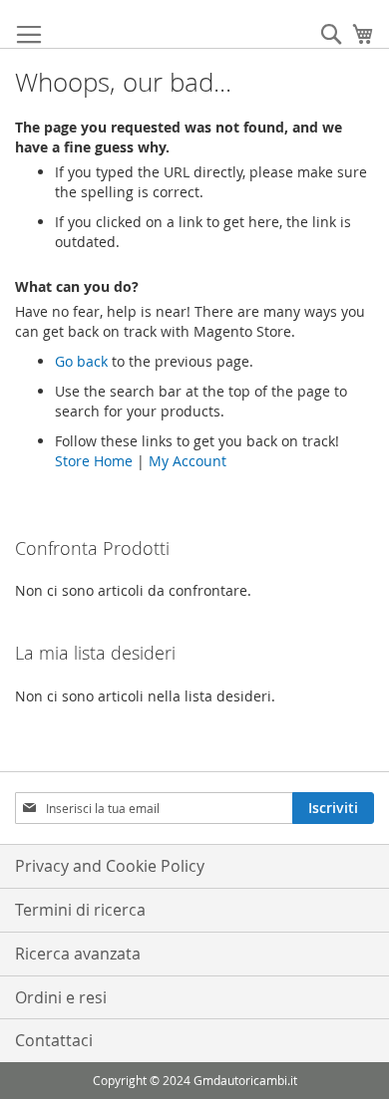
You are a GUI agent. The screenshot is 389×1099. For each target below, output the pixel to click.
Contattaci (54, 1040)
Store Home (94, 460)
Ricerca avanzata (78, 953)
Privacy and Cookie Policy (109, 866)
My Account (187, 460)
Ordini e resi (61, 997)
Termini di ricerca (80, 910)
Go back (81, 361)
